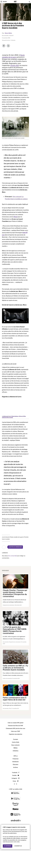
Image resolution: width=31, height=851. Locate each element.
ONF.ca (16, 756)
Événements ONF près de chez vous (15, 728)
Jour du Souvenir (6, 537)
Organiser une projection (15, 734)
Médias (15, 748)
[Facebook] (3, 45)
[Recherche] (29, 2)
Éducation (15, 764)
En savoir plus (18, 846)
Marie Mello (8, 33)
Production (15, 758)
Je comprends (7, 846)
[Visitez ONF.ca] (18, 1)
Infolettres (15, 750)
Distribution (15, 761)
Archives (15, 767)
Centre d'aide (15, 742)
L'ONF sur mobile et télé (15, 789)
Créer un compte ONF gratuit (15, 722)
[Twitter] (8, 45)
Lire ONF (5, 1)
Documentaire (5, 35)
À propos (15, 739)
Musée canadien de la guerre (13, 56)
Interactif (11, 35)
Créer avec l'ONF (15, 731)
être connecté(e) (12, 556)
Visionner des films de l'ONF (15, 725)
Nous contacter (15, 745)
